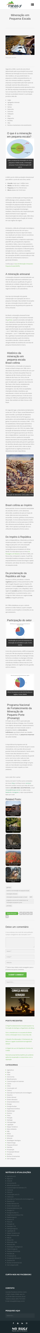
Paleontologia (11, 1143)
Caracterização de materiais (15, 1081)
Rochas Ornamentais (13, 1156)
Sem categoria (11, 1159)
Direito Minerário (12, 1099)
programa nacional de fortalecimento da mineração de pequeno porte (17, 901)
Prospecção (10, 1149)
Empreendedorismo (13, 1102)
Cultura (9, 1090)
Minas (9, 1134)
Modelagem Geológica (14, 1140)
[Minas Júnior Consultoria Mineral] (14, 4)
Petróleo (9, 1147)
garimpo (10, 320)
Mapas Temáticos (12, 1127)
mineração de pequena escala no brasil (17, 897)
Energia (9, 1104)
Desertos (10, 1095)
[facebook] (13, 1323)
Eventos (9, 1113)
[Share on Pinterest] (7, 916)
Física (8, 1115)
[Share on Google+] (31, 913)
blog (13, 783)
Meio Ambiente (11, 1129)
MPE (31, 897)
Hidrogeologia (11, 1122)
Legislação (10, 1124)
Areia (8, 1074)
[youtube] (18, 1323)
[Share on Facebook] (24, 913)
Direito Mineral (11, 1097)
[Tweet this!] (20, 913)
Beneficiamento (12, 1079)
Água (8, 1072)
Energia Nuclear (12, 1106)
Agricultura (10, 1070)
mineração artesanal (12, 894)
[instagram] (27, 1323)
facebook (8, 792)
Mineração (10, 1136)
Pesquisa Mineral (12, 1145)
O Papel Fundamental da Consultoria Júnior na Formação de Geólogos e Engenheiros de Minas (20, 1027)
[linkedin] (22, 1323)
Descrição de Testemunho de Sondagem (19, 1093)
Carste (9, 1084)
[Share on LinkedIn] (27, 913)
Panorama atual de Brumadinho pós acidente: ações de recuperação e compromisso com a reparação (20, 1057)
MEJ (8, 1131)
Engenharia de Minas (13, 1109)
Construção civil (12, 1088)
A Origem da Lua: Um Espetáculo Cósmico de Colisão (19, 1049)
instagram (16, 792)
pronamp (9, 905)
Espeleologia (11, 1111)
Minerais (9, 1138)
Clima (8, 1086)
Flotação (9, 1118)
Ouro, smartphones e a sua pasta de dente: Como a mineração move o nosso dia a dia (19, 1034)
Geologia (9, 1120)
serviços (28, 783)
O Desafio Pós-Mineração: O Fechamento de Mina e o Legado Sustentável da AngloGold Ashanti (19, 1041)
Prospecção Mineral (13, 1152)
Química (9, 1154)
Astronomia (10, 1077)
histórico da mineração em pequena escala (18, 890)
